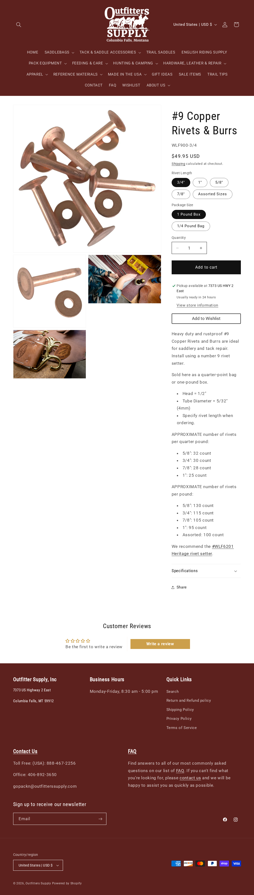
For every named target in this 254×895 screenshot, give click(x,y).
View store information (197, 305)
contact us (190, 777)
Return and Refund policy (188, 700)
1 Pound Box (189, 214)
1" (200, 182)
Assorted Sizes (212, 194)
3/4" (181, 182)
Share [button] (182, 587)
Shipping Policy (180, 709)
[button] (19, 24)
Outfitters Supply (39, 883)
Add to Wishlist (206, 318)
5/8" (219, 182)
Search (172, 691)
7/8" (181, 194)
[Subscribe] (100, 819)
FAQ (180, 770)
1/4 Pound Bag (191, 226)
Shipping (178, 164)
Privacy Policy (179, 718)
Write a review (160, 644)
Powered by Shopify (67, 883)
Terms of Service (181, 728)
